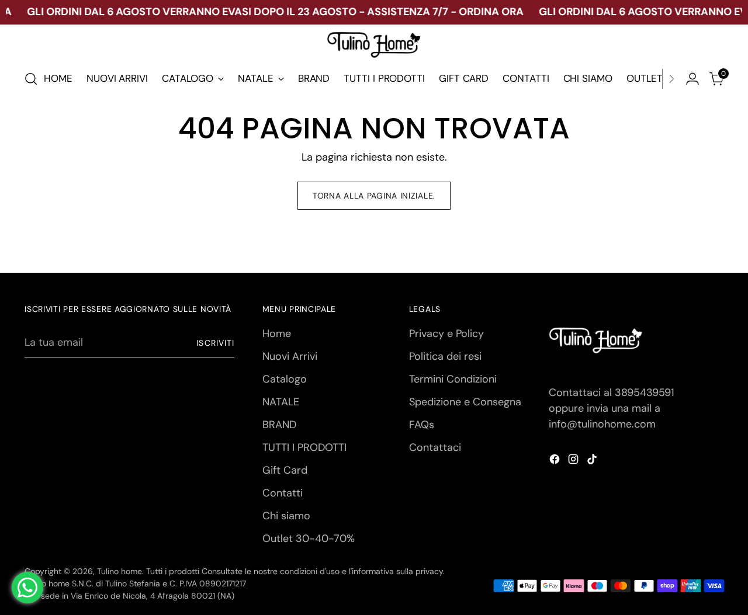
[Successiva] (671, 79)
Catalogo (284, 379)
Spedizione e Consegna (465, 402)
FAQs (421, 425)
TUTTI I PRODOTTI (304, 447)
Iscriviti (215, 343)
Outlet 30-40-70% (308, 538)
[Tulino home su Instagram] (574, 461)
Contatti (282, 493)
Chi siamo (286, 516)
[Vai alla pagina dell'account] (692, 79)
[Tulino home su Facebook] (556, 461)
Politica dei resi (445, 356)
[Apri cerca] (31, 79)
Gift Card (284, 470)
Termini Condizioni (453, 379)
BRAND (279, 425)
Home (276, 333)
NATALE (280, 402)
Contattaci (435, 447)
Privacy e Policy (446, 333)
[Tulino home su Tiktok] (593, 461)
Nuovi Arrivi (289, 356)
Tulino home (119, 571)
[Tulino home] (374, 45)
